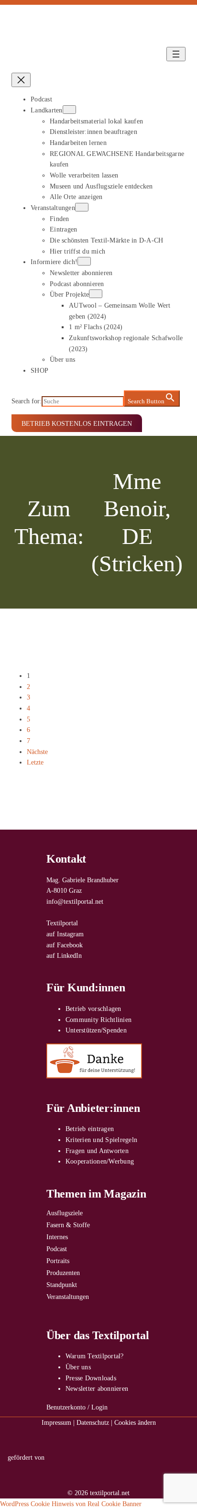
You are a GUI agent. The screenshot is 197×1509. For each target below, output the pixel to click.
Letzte (35, 762)
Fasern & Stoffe (68, 1225)
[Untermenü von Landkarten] (69, 109)
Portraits (57, 1261)
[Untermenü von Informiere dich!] (84, 261)
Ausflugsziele (64, 1213)
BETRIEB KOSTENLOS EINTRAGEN (77, 423)
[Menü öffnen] (176, 54)
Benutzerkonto (66, 1407)
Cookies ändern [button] (135, 1422)
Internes (57, 1237)
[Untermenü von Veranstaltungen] (81, 207)
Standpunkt (61, 1284)
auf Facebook (64, 945)
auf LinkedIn (64, 955)
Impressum (56, 1422)
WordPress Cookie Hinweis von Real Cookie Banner (71, 1504)
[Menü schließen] (21, 80)
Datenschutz (93, 1422)
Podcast (56, 1249)
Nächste (37, 751)
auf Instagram (65, 934)
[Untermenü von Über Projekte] (95, 293)
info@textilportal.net (74, 901)
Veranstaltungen (67, 1296)
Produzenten (63, 1272)
